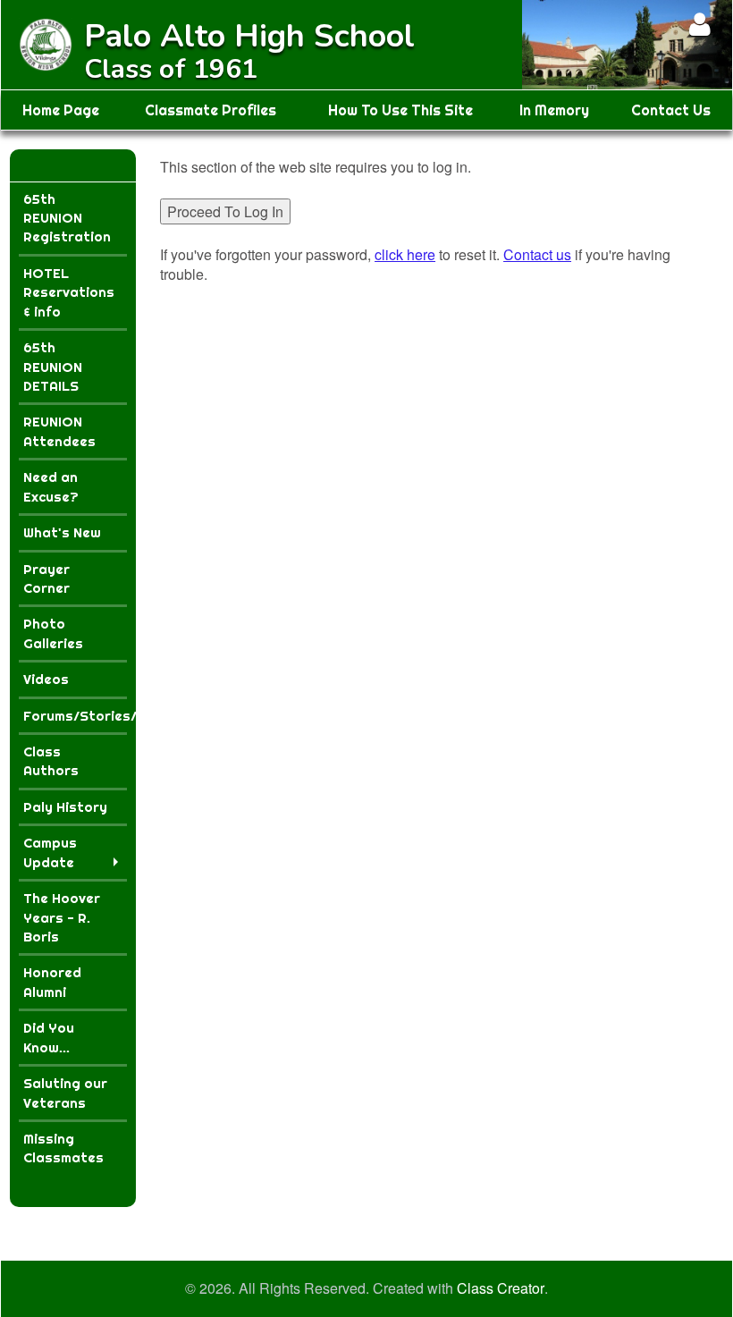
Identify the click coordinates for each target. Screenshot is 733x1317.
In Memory (554, 110)
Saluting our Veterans (65, 1092)
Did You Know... (48, 1037)
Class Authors (51, 761)
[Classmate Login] (699, 23)
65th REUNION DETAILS (52, 366)
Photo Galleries (53, 633)
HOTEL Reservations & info (68, 292)
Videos (46, 679)
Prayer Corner (46, 578)
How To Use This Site (400, 110)
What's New (62, 532)
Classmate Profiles (210, 110)
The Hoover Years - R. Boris (61, 917)
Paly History (65, 806)
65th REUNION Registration (67, 218)
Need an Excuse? (51, 486)
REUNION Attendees (59, 431)
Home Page (60, 110)
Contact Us (671, 110)
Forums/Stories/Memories (75, 715)
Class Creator (500, 1288)
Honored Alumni (52, 982)
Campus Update (50, 852)
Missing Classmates (63, 1148)
